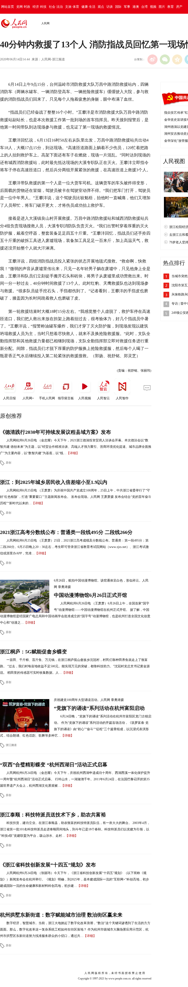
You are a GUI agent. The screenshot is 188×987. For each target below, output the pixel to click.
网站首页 (7, 6)
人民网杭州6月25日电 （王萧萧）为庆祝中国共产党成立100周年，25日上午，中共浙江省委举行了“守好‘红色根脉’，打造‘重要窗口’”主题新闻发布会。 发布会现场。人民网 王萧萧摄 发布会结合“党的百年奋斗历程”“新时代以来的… (75, 497)
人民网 (45, 23)
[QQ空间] (177, 59)
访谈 (109, 6)
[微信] (165, 59)
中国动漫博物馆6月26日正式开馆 (90, 595)
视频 (153, 6)
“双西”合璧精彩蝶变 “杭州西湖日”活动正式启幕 (53, 764)
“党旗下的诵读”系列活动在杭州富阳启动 (99, 708)
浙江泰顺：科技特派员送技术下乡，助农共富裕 (53, 815)
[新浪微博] (152, 59)
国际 (118, 6)
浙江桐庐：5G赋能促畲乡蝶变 (33, 651)
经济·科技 (40, 6)
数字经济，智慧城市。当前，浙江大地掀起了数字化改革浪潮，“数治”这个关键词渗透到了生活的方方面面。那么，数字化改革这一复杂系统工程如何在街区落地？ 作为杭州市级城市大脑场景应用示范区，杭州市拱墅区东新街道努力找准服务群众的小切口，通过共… (75, 929)
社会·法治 (56, 6)
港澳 (136, 6)
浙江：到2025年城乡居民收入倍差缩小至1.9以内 (53, 482)
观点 (101, 6)
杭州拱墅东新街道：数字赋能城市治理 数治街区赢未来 (61, 915)
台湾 (144, 6)
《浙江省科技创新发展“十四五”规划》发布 (48, 865)
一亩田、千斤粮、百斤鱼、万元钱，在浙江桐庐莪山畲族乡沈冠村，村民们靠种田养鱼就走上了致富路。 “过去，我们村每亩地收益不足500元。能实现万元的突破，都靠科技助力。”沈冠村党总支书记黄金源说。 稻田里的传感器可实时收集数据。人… (75, 666)
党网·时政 (23, 6)
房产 (179, 6)
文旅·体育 (72, 6)
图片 (162, 6)
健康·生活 (88, 6)
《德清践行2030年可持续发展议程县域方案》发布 (55, 432)
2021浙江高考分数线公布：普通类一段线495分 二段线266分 (66, 532)
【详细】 (72, 453)
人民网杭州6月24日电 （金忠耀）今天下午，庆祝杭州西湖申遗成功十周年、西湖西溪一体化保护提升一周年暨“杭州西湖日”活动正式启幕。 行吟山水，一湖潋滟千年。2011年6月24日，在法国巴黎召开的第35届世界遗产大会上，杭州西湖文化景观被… (75, 779)
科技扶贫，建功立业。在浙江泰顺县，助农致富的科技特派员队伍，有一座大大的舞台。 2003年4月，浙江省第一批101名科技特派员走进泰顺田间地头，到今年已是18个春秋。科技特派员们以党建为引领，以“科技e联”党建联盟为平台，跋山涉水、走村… (75, 829)
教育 (170, 6)
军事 (127, 6)
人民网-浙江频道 (53, 59)
